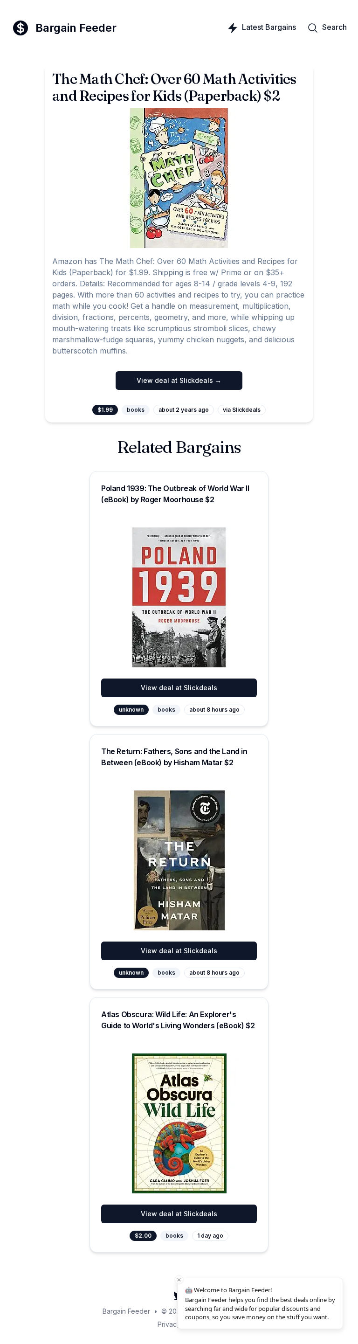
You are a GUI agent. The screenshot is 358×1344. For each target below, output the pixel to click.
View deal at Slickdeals (179, 688)
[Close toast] (179, 1279)
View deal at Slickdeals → (179, 380)
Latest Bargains (269, 27)
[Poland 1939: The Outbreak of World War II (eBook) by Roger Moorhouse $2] (179, 597)
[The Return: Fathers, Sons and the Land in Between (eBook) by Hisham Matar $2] (179, 860)
